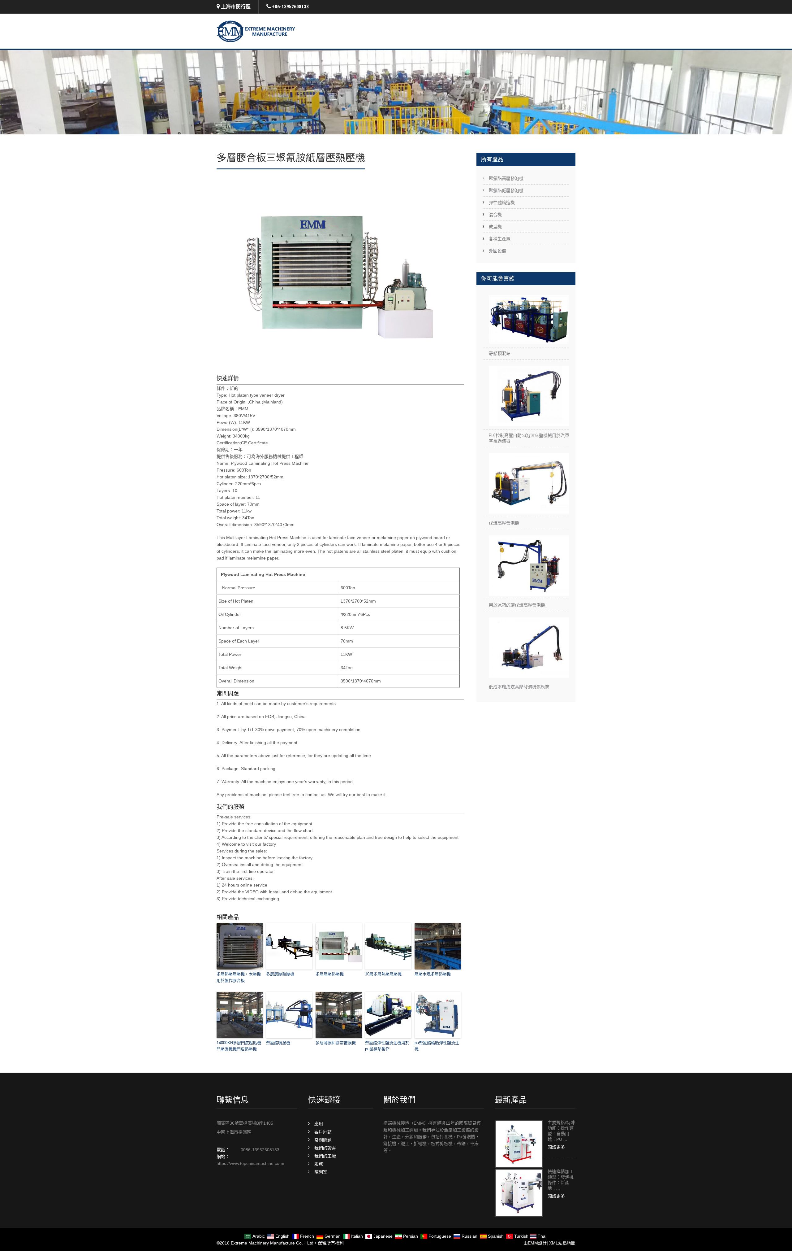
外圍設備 (497, 250)
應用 (318, 1123)
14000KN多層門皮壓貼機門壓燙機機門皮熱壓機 (239, 1046)
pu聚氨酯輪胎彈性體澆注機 (437, 1046)
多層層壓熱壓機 (280, 974)
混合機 (495, 214)
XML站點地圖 (562, 1242)
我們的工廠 (325, 1155)
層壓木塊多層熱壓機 (433, 974)
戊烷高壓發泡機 (504, 523)
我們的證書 (325, 1147)
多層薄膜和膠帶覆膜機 (336, 1042)
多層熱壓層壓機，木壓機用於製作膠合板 (239, 977)
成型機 (495, 226)
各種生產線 (499, 238)
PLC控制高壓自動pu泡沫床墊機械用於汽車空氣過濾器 (529, 438)
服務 (318, 1164)
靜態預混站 (499, 353)
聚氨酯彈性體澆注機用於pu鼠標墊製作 (387, 1046)
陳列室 (320, 1172)
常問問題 (323, 1139)
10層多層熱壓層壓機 (383, 974)
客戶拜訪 (323, 1131)
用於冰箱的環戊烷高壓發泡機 (517, 605)
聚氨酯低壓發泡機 (506, 190)
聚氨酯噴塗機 (278, 1042)
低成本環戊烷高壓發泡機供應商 (519, 686)
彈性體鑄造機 (502, 202)
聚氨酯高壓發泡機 (506, 178)
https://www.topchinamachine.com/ (250, 1163)
